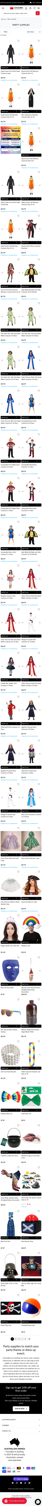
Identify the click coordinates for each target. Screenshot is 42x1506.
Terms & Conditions (25, 1495)
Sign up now (19, 1408)
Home (4, 19)
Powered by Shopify (29, 1488)
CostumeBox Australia (17, 1488)
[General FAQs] (30, 8)
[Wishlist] (34, 8)
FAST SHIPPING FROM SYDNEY (30, 2)
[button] (3, 8)
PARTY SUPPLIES (11, 19)
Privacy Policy (15, 1495)
